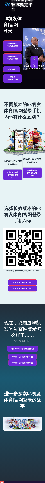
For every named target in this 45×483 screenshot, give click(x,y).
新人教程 (11, 69)
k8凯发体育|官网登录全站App (22, 282)
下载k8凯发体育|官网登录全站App (32, 173)
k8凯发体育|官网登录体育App (22, 288)
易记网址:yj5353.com (13, 78)
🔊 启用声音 (34, 62)
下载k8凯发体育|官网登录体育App (13, 174)
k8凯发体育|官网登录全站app (22, 363)
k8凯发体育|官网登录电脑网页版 (13, 46)
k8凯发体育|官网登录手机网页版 (13, 59)
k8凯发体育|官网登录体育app (22, 357)
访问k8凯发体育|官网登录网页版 (22, 349)
